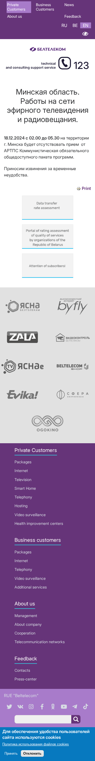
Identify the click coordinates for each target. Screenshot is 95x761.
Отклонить (32, 753)
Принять (11, 753)
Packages (23, 462)
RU (64, 25)
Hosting (21, 505)
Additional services (31, 587)
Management (26, 615)
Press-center (26, 679)
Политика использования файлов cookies (35, 744)
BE (75, 25)
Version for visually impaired (85, 33)
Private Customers (16, 6)
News (69, 4)
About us (14, 16)
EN (85, 25)
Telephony (23, 497)
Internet (21, 470)
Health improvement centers (39, 523)
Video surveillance (30, 514)
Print (86, 188)
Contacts (22, 670)
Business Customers (45, 6)
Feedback (72, 16)
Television (23, 479)
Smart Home (25, 488)
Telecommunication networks (40, 641)
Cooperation (25, 633)
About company (28, 624)
